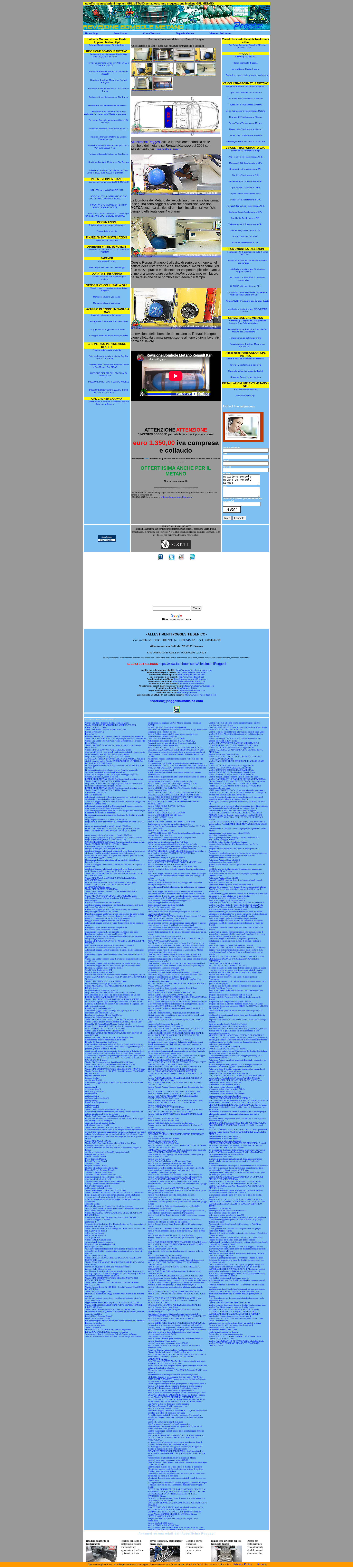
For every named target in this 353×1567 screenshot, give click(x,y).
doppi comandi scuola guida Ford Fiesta (164, 936)
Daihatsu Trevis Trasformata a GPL (245, 212)
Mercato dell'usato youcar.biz (106, 297)
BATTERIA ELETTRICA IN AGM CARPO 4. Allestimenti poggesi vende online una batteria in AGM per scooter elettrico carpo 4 (237, 1270)
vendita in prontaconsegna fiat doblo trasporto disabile (107, 1152)
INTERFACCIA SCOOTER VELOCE (224, 963)
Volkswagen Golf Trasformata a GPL (245, 224)
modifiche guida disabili (95, 1091)
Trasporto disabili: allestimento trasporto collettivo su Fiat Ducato (236, 1004)
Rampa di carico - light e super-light (163, 745)
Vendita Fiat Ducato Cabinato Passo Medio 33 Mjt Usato (171, 822)
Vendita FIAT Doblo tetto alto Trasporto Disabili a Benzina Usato (175, 1174)
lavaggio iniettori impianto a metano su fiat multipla (106, 920)
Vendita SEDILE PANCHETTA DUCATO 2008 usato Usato (172, 867)
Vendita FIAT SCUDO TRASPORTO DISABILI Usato (108, 750)
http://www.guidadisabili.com (191, 674)
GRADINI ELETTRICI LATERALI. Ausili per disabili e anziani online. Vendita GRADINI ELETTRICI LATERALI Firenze (115, 843)
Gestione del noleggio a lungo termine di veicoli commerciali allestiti (237, 887)
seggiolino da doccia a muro (220, 835)
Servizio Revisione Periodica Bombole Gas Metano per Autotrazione (247, 330)
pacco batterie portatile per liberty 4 (223, 1213)
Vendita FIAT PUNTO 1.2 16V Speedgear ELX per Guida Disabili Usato (115, 1228)
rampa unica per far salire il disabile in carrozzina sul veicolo (110, 992)
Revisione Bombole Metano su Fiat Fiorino (108, 154)
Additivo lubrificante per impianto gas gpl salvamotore (170, 1165)
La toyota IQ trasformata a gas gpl (162, 1172)
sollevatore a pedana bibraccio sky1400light (227, 1094)
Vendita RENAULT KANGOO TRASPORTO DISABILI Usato (235, 1181)
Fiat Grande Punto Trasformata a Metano (245, 86)
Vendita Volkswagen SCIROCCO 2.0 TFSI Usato (105, 1190)
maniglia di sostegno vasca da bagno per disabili (105, 849)
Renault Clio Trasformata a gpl (245, 151)
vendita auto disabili (93, 1080)
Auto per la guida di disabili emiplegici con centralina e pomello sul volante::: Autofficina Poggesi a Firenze (237, 1070)
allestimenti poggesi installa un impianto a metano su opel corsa (111, 932)
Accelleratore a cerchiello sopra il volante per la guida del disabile (236, 1190)
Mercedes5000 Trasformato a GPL (245, 163)
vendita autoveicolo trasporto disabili (224, 862)
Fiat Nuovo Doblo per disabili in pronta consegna (168, 1404)
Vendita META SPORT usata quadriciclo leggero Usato (231, 747)
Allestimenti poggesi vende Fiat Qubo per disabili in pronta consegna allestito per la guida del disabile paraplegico (113, 807)
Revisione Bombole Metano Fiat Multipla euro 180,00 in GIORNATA (108, 55)
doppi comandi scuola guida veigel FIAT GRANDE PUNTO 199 (112, 1303)
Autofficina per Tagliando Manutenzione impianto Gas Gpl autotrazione (247, 322)
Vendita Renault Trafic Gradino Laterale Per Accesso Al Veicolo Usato (113, 1022)
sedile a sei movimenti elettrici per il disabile (227, 1192)
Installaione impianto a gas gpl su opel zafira (103, 983)
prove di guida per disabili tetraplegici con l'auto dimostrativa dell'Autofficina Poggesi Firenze (234, 838)
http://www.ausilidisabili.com (191, 683)
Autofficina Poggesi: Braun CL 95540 (224, 860)
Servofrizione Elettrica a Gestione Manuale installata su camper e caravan (115, 974)
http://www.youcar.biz (187, 692)
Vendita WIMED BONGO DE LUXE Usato (166, 1107)
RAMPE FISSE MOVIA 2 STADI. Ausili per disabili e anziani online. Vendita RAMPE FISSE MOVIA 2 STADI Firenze (114, 780)
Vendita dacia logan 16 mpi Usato (162, 1341)
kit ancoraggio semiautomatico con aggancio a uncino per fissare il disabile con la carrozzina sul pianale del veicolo (175, 1443)
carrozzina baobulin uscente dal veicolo (164, 1024)
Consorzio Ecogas (106, 261)
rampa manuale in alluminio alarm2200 (225, 1139)
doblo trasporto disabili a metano (98, 1188)
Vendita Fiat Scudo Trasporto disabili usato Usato (105, 729)
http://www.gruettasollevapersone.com (194, 670)
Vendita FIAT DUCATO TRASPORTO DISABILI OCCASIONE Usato (114, 999)
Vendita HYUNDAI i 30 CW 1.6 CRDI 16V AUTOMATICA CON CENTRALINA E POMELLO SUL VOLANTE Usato (175, 1029)
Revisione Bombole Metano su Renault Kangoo (108, 81)
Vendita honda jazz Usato (158, 808)
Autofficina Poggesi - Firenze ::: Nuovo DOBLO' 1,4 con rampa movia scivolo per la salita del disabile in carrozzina (177, 1411)
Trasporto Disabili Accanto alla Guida (100, 1174)
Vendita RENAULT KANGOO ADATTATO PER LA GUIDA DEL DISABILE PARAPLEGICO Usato (236, 1178)
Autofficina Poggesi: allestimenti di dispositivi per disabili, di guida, (113, 869)
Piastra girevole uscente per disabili (223, 1332)
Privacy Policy (242, 1564)
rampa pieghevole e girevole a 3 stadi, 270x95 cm (105, 840)
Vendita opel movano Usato (159, 1159)
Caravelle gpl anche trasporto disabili (245, 371)
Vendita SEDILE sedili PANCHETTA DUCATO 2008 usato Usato (175, 1100)
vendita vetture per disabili (96, 1255)
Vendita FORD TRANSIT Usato (161, 831)
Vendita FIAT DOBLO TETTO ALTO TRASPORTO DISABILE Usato (177, 1242)
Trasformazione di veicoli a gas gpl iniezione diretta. (169, 824)
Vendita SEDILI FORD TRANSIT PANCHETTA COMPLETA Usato (176, 1323)
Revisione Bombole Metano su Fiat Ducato (108, 162)
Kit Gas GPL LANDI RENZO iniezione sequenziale (247, 278)
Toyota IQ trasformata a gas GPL (245, 365)
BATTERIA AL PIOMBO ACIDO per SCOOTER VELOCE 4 (234, 1314)
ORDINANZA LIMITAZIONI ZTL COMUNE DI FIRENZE (108, 250)
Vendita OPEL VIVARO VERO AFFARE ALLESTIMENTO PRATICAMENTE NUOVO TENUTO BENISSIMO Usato (234, 744)
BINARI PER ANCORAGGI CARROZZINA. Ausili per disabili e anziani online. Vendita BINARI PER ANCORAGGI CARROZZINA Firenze (176, 1453)
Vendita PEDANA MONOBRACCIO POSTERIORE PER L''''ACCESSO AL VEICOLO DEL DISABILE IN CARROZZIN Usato (175, 1073)
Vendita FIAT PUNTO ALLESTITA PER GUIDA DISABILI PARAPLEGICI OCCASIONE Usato (173, 1097)
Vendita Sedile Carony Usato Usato (162, 1249)
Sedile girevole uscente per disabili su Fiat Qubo (168, 842)
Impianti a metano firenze (95, 1076)
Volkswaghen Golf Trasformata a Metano (245, 141)
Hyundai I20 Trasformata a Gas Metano (101, 1042)
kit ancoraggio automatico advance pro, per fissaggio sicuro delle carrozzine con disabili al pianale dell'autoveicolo (111, 771)
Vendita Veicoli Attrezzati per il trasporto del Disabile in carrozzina (175, 1339)
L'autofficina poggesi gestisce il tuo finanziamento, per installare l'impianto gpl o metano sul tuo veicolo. (111, 910)
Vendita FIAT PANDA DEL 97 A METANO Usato (105, 981)
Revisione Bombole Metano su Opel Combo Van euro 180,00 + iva (108, 146)
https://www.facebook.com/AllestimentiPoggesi (192, 663)
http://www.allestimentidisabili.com (189, 681)
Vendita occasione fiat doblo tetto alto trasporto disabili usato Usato (237, 732)
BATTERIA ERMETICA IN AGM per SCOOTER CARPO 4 (234, 1309)
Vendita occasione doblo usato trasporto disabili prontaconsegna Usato (177, 1392)
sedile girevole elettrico (94, 1233)
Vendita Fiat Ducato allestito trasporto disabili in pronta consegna (175, 1386)
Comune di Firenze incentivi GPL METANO (109, 182)
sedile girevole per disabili (96, 1231)
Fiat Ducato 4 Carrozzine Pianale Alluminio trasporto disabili (173, 1314)
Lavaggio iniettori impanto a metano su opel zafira (106, 927)
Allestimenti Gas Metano (245, 389)
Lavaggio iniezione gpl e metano (106, 315)
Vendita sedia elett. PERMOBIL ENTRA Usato (167, 864)
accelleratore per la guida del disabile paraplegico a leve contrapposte (237, 1289)
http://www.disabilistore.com (192, 690)
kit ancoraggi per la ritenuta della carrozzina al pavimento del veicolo (237, 1150)
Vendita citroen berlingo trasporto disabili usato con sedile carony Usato (177, 1001)
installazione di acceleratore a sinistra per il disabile (106, 947)
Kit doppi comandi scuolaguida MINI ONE (103, 1145)
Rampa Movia (91, 734)
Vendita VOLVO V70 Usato (159, 1037)
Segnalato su (107, 537)
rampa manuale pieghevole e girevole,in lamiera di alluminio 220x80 (113, 837)
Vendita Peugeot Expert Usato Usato (163, 1307)
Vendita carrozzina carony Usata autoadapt (165, 1255)
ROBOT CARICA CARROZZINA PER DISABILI (106, 997)
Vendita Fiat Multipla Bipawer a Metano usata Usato (169, 1161)
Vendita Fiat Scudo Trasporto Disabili (163, 1408)
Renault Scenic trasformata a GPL (245, 169)
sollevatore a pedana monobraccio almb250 (226, 1215)
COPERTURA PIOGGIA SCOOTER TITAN (227, 1049)
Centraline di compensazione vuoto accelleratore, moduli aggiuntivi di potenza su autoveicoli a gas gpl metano (114, 1113)
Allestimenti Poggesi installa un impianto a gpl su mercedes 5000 (112, 965)
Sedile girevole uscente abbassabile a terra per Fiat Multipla (172, 844)
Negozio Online (185, 33)
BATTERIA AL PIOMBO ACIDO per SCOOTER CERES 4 (234, 1312)
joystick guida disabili (94, 1246)
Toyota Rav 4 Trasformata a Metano (246, 105)
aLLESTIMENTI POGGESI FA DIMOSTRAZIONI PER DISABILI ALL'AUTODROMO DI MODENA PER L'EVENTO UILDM (176, 1034)
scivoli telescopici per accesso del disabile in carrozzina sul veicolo (112, 995)
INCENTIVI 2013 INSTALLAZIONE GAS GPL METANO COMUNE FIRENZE (108, 197)
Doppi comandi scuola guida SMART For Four (167, 860)
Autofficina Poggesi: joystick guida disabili (227, 900)
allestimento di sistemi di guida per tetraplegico (228, 1026)
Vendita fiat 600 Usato (157, 819)
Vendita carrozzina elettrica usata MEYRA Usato (105, 1109)
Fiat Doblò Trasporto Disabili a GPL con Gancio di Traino (247, 46)
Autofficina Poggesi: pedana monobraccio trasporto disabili (233, 918)
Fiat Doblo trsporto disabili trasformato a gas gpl (229, 1278)
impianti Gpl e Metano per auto (98, 1269)
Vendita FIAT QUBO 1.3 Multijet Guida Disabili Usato (232, 772)
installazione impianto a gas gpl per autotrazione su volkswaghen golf (176, 1154)
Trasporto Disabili (92, 1163)
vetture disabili (91, 1094)
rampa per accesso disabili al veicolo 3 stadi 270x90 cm (108, 826)
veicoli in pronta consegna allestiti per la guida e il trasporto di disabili (114, 1249)
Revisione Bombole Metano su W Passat (107, 105)
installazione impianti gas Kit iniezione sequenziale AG (247, 270)
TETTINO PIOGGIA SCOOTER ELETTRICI (228, 965)
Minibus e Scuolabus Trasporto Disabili (101, 1168)
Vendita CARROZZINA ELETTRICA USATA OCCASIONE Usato (175, 1276)
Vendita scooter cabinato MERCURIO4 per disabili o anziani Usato (175, 1527)
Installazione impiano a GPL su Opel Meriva (103, 1015)
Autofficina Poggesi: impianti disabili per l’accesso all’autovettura (236, 920)
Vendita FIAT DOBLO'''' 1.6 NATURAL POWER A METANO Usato (237, 779)
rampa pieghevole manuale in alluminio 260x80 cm (106, 819)
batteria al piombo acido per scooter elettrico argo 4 (230, 1316)
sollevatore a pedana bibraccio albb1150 (225, 1082)
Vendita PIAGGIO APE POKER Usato (164, 990)
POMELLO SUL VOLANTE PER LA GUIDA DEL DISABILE (174, 1305)
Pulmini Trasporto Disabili (96, 1161)
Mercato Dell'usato (220, 33)
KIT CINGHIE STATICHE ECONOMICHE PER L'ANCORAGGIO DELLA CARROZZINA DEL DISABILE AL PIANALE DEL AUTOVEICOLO (176, 1437)
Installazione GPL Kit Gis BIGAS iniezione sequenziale (247, 261)
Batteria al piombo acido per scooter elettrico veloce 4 (231, 1325)
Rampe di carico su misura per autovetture (226, 1334)
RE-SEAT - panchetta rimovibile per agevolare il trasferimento (173, 1013)
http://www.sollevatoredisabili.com (200, 695)
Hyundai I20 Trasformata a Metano (245, 117)
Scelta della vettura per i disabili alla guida (165, 1422)
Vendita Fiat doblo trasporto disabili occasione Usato (107, 723)
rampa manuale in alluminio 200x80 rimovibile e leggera (232, 810)
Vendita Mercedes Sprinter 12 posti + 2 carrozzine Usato (171, 1235)
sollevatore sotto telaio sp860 (221, 1156)
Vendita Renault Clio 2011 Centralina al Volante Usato (231, 774)
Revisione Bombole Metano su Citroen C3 (108, 129)
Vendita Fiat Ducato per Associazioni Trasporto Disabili (171, 1390)
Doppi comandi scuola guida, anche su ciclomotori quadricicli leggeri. (177, 1055)
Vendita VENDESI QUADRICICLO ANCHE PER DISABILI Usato (176, 1228)
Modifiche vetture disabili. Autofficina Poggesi (228, 842)
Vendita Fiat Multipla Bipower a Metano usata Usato (169, 1163)
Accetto (262, 1564)
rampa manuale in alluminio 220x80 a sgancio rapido (170, 781)
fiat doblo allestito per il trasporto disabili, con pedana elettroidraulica (114, 736)
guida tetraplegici (92, 1105)
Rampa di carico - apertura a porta (161, 732)
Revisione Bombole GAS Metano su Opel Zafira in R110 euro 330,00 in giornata (107, 171)
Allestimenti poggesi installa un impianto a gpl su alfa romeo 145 (112, 963)
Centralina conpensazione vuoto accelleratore (247, 75)
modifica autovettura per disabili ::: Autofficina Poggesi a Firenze (236, 1246)
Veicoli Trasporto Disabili (95, 1156)
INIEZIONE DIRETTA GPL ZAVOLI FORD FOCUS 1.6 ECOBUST (108, 391)
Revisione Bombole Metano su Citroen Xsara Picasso (108, 138)
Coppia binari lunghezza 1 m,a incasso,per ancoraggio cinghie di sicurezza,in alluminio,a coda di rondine (111, 775)
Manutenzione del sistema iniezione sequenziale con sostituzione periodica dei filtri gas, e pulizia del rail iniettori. (174, 1220)
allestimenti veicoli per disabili (98, 1179)
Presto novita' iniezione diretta (107, 350)
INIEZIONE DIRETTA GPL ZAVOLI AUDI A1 (108, 382)
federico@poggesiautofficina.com (176, 497)
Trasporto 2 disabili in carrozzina (98, 1172)
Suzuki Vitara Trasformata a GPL (245, 200)
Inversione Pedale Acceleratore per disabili (165, 920)
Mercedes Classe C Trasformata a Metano (245, 111)
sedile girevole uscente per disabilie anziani (226, 1154)
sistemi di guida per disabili (96, 1103)
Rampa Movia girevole (94, 732)
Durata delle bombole (107, 231)
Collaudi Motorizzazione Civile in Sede (107, 45)
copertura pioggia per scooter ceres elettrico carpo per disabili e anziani (237, 968)
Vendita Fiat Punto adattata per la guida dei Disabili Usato (109, 1062)
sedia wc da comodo (93, 795)
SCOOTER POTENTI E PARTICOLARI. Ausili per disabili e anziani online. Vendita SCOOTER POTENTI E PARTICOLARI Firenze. (177, 1400)
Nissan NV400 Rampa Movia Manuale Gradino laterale (108, 1024)
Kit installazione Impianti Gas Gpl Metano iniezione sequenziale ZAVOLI (247, 293)
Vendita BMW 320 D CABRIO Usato (163, 1118)
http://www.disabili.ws (187, 688)
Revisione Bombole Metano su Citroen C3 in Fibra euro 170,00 (109, 64)
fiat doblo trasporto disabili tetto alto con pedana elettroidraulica (174, 1415)
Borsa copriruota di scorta (245, 63)
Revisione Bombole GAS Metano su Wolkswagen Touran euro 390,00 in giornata (105, 112)
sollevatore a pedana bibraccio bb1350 (224, 1085)
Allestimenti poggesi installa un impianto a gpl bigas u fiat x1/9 (111, 1010)
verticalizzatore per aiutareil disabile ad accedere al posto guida (110, 882)
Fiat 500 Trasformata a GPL (245, 236)
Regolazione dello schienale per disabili (164, 840)
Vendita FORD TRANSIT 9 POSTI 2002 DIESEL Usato (171, 1103)
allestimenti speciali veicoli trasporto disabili (103, 1177)
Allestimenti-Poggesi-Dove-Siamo (223, 1330)
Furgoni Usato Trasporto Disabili (99, 1316)
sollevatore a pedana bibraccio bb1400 (224, 1087)
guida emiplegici (92, 1096)
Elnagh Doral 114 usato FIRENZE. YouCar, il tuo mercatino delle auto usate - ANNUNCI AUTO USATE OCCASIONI (114, 1027)
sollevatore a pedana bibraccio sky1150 (225, 1091)
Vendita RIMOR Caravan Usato (98, 1240)
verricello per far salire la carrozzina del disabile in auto (107, 871)
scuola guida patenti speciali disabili (100, 1123)
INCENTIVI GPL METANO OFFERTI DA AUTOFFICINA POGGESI (108, 206)
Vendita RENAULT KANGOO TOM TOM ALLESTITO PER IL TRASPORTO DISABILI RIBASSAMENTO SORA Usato (174, 1068)
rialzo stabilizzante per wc (95, 792)
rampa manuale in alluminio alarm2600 (225, 1141)
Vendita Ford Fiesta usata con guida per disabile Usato (107, 1116)
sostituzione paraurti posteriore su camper (102, 1276)
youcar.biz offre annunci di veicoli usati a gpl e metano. (108, 918)
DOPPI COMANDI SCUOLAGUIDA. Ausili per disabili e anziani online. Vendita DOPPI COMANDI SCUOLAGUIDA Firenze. (112, 829)
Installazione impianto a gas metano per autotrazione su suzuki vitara (113, 1001)
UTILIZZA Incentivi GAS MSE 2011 (106, 190)
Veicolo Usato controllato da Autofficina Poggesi (108, 289)
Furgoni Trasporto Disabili (96, 1165)
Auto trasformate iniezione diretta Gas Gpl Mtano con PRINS (108, 357)
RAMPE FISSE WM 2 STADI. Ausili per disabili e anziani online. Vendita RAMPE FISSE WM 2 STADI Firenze (175, 1508)
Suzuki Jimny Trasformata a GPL (245, 230)
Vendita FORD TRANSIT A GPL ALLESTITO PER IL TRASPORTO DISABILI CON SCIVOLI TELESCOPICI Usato (177, 1063)
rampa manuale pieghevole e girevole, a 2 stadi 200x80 (107, 756)
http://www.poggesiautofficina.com (190, 679)
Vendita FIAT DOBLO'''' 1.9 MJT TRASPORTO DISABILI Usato (236, 1341)
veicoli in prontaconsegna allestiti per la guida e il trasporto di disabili (177, 1383)
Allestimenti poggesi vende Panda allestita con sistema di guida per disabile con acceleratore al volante (175, 1470)
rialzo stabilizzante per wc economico (100, 846)
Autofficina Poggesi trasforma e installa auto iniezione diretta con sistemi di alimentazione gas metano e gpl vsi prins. (175, 975)
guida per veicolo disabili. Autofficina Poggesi (228, 1024)
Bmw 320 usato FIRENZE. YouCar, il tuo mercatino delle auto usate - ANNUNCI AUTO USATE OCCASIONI (177, 1362)
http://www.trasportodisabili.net (191, 672)
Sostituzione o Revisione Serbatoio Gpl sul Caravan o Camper (108, 402)
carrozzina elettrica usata (95, 1325)
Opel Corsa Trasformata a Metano (246, 92)
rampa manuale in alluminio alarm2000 (225, 1136)
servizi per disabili (92, 1237)
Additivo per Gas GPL (245, 57)
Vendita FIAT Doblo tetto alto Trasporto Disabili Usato (170, 1123)
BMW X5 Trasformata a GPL (245, 243)
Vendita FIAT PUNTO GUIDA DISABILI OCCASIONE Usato (235, 1336)
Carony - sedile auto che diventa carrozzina (102, 1183)
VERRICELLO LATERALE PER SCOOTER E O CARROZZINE (236, 956)
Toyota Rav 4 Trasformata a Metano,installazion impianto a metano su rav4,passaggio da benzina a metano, (114, 937)
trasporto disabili (92, 1078)
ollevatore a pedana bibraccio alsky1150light (227, 1089)
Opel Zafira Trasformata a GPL (245, 218)
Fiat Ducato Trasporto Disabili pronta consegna (167, 1406)
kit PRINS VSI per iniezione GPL (245, 286)
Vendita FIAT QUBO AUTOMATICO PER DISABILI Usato (110, 1309)
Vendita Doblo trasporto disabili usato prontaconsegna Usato (173, 734)
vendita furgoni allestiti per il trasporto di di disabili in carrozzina (175, 1467)
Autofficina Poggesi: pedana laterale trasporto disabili (231, 885)
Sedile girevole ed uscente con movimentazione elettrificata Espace (112, 1195)
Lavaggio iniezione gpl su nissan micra (107, 329)
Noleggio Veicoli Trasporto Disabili (100, 1170)
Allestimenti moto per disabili (97, 1125)
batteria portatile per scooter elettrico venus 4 (227, 1210)
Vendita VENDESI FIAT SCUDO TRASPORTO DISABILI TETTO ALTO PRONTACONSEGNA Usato (176, 939)
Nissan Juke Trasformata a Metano (245, 129)
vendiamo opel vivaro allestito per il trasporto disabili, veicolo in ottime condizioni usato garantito (175, 1427)
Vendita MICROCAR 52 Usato (98, 1141)
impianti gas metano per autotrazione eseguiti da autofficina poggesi (176, 1260)
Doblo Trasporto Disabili (95, 1159)
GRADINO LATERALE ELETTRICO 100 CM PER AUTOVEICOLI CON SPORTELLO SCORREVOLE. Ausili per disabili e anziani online (237, 1125)
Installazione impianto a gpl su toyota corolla (103, 968)
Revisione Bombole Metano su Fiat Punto (102, 903)
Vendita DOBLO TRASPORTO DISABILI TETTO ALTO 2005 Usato (114, 1192)
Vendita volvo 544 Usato (158, 1156)
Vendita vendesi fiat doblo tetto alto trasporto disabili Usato (172, 988)
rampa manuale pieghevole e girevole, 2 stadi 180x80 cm (108, 835)
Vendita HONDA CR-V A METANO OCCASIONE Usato (171, 992)
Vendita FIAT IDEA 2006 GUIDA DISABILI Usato (230, 768)
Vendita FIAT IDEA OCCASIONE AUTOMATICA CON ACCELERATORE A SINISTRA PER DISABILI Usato (171, 1059)
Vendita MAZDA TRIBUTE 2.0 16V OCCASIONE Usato (172, 1094)
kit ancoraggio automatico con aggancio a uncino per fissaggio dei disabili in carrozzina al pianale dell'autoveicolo (175, 1447)
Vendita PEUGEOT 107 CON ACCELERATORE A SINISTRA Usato (114, 1019)
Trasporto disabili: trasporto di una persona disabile (230, 1001)
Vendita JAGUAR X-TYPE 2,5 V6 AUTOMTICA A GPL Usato (174, 1091)
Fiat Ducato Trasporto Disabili (97, 1186)
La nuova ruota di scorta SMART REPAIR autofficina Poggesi (173, 1188)
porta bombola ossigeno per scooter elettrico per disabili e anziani (236, 911)
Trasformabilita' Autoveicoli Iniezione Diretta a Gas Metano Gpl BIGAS (108, 366)
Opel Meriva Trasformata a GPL (245, 187)
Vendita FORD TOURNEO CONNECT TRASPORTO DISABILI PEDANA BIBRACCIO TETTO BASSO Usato (175, 798)
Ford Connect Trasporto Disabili (98, 1210)
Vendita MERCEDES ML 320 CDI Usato (165, 815)
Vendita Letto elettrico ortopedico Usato (164, 909)
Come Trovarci (152, 33)
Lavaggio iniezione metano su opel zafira (108, 335)
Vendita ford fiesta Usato (158, 810)
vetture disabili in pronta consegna (99, 1242)
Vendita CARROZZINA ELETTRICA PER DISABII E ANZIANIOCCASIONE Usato (108, 886)
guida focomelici (92, 1107)
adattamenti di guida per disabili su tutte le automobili (107, 1267)
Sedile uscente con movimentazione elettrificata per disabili (172, 837)
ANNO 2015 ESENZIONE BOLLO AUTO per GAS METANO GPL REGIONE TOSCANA (107, 214)
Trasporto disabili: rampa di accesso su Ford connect (230, 995)
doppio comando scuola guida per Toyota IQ (166, 905)
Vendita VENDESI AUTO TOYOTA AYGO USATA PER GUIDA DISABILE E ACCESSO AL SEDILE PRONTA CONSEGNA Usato (176, 748)
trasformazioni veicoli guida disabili (100, 1226)
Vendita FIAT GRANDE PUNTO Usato (101, 889)
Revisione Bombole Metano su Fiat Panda (108, 97)
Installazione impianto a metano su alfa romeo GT (105, 934)
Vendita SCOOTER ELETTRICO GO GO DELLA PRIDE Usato (174, 862)
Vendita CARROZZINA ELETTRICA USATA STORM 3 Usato (174, 1179)
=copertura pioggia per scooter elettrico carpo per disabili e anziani (236, 970)
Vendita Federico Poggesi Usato (98, 1291)
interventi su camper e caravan (160, 1336)
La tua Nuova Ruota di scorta (245, 69)
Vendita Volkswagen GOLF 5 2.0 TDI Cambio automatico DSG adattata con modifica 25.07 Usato (235, 739)
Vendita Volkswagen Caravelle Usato (224, 754)
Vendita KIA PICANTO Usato (160, 817)
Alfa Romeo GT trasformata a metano (245, 98)
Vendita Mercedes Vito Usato (160, 1105)
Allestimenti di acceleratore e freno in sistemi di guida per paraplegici (237, 1112)
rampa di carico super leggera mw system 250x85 (168, 1343)
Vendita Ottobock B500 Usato (160, 1523)
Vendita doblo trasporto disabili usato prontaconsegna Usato (172, 783)
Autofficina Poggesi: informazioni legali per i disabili (231, 945)
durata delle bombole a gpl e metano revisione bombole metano (174, 972)
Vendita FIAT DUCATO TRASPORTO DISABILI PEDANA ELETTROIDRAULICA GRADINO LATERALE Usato (110, 1065)
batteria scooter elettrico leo (220, 1208)
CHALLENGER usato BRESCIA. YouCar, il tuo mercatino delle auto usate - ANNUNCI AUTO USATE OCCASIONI (177, 917)
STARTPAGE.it (106, 540)
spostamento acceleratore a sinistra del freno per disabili (108, 1197)
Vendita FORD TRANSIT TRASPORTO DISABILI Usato (233, 1183)
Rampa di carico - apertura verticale (162, 736)
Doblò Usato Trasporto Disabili (98, 1318)
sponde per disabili (93, 1089)
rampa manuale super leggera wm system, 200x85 (229, 833)
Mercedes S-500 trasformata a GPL (99, 1013)
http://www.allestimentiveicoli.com (198, 686)
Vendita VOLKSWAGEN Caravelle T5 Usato (166, 1006)
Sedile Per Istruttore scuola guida (161, 907)
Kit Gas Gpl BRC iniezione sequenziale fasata (247, 301)
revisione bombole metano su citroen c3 (101, 990)
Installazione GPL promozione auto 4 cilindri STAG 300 (247, 253)
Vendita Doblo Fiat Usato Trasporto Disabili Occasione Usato (110, 1143)
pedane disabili (91, 1087)
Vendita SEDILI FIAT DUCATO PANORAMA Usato (170, 995)
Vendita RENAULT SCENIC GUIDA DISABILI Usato (231, 770)
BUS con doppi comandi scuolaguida (163, 903)
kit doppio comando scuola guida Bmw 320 (166, 970)
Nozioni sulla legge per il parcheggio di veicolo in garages (109, 1206)
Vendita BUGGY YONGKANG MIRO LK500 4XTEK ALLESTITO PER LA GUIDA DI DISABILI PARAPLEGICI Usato (176, 1110)
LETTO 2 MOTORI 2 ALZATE (161, 1516)
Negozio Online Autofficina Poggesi (100, 1244)
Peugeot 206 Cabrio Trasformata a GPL (246, 206)
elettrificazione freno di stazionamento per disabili (105, 1040)
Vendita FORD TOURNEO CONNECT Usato (167, 786)
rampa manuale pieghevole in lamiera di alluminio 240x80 (172, 1458)
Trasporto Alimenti (167, 149)
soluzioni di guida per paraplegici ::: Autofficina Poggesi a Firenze (236, 1258)
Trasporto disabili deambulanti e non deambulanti (105, 1181)
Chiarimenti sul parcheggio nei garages (106, 225)
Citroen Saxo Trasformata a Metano (246, 135)
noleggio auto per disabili (95, 1154)
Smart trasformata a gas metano (245, 377)
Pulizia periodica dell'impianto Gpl (245, 338)
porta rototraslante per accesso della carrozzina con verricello (109, 945)
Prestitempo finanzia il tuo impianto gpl (107, 267)
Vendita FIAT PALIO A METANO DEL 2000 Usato (169, 999)
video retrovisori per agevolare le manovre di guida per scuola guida (175, 1004)
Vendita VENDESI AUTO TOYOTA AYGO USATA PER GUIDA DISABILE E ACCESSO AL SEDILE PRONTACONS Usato (174, 793)
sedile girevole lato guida (95, 1235)
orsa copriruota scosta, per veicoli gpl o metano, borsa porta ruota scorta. (115, 1208)
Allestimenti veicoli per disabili (222, 1327)
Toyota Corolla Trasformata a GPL (246, 193)
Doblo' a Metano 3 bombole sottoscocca (246, 359)
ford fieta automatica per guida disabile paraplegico (169, 1424)
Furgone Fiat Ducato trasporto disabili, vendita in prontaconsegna (175, 1388)
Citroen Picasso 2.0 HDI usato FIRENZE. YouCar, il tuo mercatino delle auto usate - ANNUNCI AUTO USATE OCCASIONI (237, 782)
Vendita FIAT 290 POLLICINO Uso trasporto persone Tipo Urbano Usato (115, 738)
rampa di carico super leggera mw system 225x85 (168, 1460)
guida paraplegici (92, 1100)
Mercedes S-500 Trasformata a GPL (246, 181)
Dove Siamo (120, 33)
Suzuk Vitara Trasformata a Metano (245, 123)
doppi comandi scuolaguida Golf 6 (162, 1334)
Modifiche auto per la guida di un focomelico (227, 898)
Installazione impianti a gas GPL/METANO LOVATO (247, 310)
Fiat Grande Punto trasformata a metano (101, 929)
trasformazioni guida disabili (97, 1098)
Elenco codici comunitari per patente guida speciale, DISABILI (174, 911)
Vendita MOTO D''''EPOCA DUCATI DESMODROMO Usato (111, 896)
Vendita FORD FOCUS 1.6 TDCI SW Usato (166, 806)
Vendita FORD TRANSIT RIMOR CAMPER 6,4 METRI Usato (174, 1298)
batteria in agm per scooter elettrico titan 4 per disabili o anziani (235, 1323)
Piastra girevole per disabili (159, 914)
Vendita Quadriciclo (93, 1327)
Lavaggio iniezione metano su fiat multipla (108, 321)
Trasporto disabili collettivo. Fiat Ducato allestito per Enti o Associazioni (115, 1224)
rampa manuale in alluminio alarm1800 (225, 1096)
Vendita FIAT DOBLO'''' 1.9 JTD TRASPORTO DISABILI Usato (112, 1127)
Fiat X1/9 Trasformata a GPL (245, 175)
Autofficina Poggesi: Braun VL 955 (223, 858)
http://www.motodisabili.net (191, 677)
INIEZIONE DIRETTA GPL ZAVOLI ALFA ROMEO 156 (108, 374)
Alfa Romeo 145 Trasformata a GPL (246, 157)
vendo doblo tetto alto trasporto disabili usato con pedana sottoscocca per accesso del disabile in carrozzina (176, 1474)
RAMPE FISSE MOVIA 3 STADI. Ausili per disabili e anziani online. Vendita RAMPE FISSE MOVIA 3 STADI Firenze (114, 789)
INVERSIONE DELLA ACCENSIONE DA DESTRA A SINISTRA (236, 903)
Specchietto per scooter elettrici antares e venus (228, 909)
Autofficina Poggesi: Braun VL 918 (223, 878)
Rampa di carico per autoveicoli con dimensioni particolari (172, 743)
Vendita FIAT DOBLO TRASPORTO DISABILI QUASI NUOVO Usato (115, 1069)
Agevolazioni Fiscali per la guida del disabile (166, 858)
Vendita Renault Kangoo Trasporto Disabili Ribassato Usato (233, 777)
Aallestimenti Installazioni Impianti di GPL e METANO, (171, 741)
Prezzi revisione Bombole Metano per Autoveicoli (247, 345)
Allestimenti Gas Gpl (245, 395)
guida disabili (90, 1222)
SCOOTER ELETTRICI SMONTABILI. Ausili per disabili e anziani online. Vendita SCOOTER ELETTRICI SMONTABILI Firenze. (176, 1396)
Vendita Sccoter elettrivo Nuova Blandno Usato (104, 1031)
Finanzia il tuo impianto (107, 240)
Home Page (91, 33)
